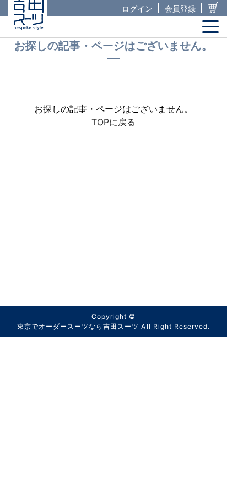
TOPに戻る (113, 122)
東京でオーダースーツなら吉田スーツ (78, 326)
